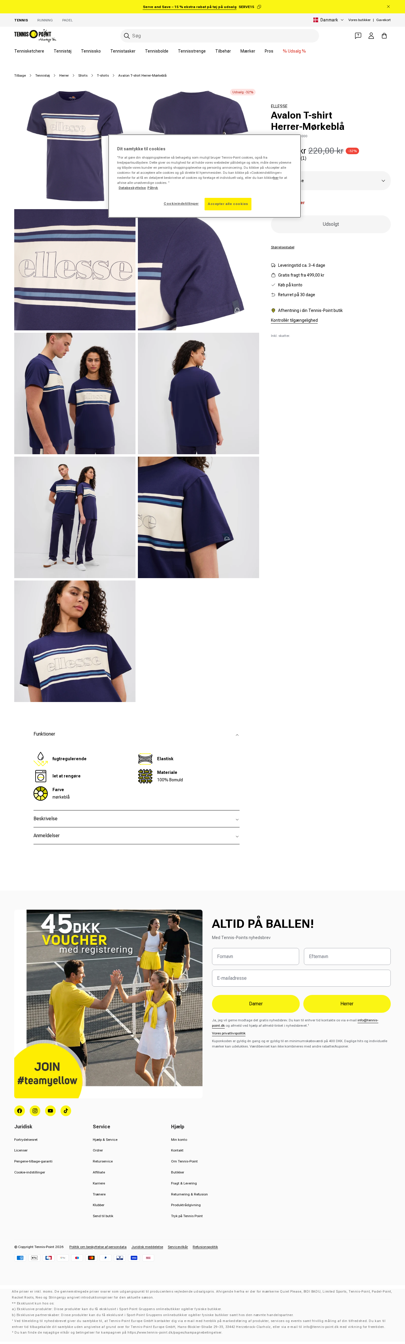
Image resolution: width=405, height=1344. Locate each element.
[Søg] (126, 35)
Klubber (98, 1205)
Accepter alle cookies (228, 204)
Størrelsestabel (282, 247)
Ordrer (98, 1150)
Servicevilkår (178, 1247)
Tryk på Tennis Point (187, 1216)
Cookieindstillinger (181, 203)
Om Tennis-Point (184, 1161)
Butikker (177, 1172)
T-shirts (103, 75)
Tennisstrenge (192, 51)
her (275, 178)
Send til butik (103, 1216)
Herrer (64, 75)
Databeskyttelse (132, 188)
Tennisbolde (156, 51)
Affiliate (99, 1172)
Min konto (179, 1140)
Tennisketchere (29, 51)
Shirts (82, 75)
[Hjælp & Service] (358, 35)
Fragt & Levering (184, 1183)
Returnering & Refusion (189, 1194)
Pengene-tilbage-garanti (33, 1161)
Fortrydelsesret (26, 1140)
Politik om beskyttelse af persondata (98, 1247)
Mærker (247, 51)
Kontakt (177, 1150)
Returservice (103, 1161)
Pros (269, 51)
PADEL (67, 20)
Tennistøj (62, 51)
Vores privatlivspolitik (228, 1033)
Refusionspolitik (205, 1247)
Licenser (21, 1150)
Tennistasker (122, 51)
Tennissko (91, 51)
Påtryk (152, 188)
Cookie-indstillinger (29, 1172)
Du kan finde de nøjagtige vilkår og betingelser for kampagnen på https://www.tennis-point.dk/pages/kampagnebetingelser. (118, 1332)
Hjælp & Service (105, 1140)
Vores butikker (359, 20)
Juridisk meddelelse (147, 1247)
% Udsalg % (294, 51)
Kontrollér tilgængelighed (294, 320)
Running (45, 20)
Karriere (99, 1183)
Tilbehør (223, 51)
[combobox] (219, 35)
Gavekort (383, 20)
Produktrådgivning (186, 1205)
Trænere (99, 1194)
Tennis (21, 20)
